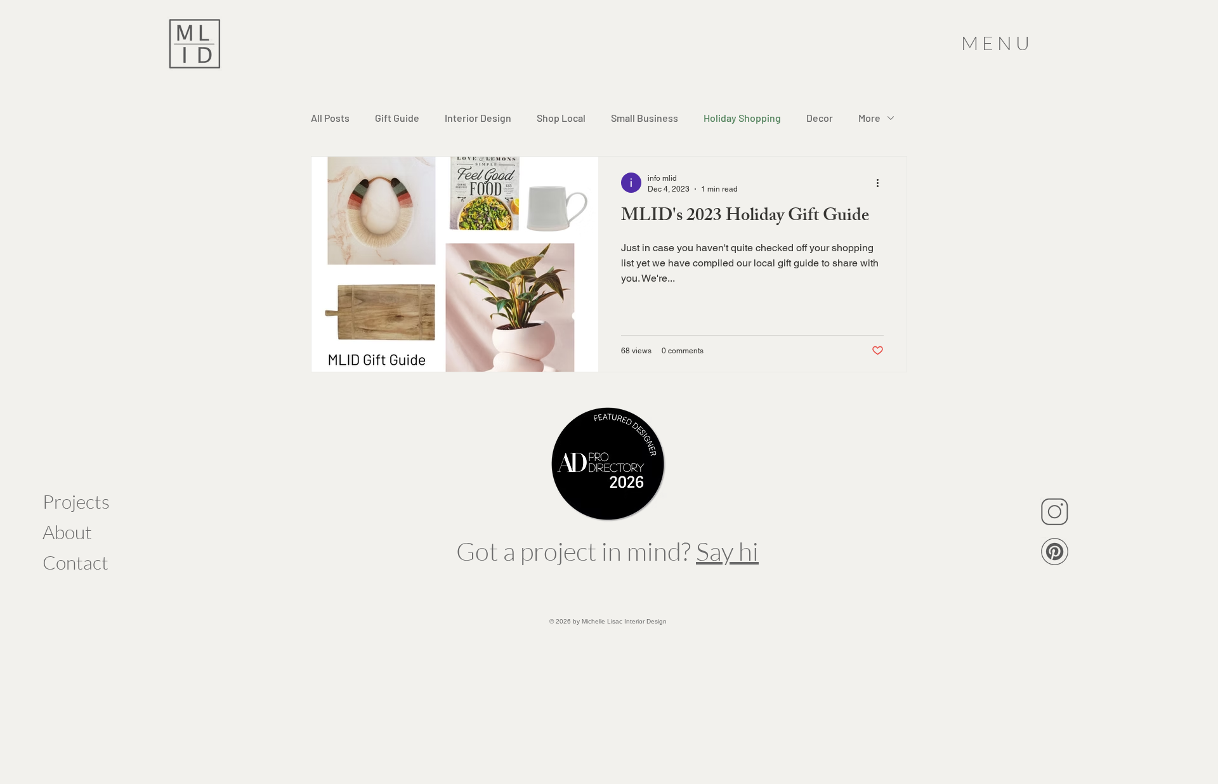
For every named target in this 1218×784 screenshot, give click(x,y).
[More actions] (881, 182)
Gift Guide (397, 118)
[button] (997, 43)
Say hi (727, 550)
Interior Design (478, 118)
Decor (819, 118)
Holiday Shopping (742, 118)
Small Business (644, 118)
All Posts (330, 118)
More (869, 118)
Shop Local (561, 118)
